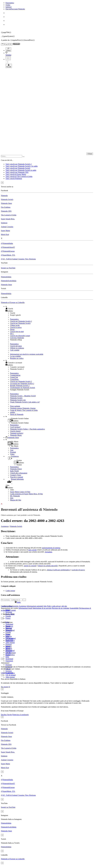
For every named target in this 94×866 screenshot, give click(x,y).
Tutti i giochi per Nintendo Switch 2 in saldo (22, 166)
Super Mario (5, 231)
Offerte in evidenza (17, 348)
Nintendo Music (16, 435)
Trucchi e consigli (16, 477)
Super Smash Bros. (8, 219)
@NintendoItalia (7, 243)
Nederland (9, 624)
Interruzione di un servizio (42, 608)
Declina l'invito (6, 715)
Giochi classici (15, 431)
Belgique (9, 612)
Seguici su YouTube (8, 268)
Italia (7, 657)
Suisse (8, 649)
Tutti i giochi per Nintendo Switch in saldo (21, 170)
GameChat (14, 377)
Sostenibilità (74, 608)
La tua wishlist (15, 356)
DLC (12, 334)
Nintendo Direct (16, 469)
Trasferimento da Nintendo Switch (22, 388)
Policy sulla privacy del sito (57, 606)
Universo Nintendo (17, 338)
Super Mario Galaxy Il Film (20, 492)
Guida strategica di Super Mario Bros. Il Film (26, 494)
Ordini (8, 5)
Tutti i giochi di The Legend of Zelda (19, 176)
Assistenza (5, 526)
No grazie (4, 687)
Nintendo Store (6, 203)
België (8, 626)
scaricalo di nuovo (78, 570)
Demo (12, 329)
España (8, 616)
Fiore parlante (15, 406)
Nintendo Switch (7, 199)
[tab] (47, 602)
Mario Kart (5, 234)
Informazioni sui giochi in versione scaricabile (26, 354)
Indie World (14, 471)
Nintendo (4, 196)
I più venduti (14, 350)
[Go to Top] (47, 504)
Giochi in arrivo (16, 327)
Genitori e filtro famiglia (9, 606)
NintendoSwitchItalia (8, 281)
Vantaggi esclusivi (16, 433)
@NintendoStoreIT (8, 247)
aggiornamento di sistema (51, 548)
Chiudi (3, 673)
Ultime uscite (15, 325)
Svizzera (9, 671)
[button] (49, 308)
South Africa (10, 655)
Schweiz (9, 646)
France (8, 618)
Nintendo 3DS (6, 211)
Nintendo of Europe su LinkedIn (13, 302)
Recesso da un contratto (60, 608)
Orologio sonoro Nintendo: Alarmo (23, 408)
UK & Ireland (11, 675)
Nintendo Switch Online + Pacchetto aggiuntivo (27, 429)
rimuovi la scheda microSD (48, 566)
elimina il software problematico (58, 570)
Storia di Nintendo (16, 414)
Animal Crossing (7, 227)
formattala (48, 552)
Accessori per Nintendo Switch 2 (22, 383)
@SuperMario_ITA (8, 255)
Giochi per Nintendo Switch (20, 323)
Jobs (11, 498)
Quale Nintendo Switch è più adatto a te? (25, 402)
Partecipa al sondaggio (20, 715)
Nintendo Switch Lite (18, 400)
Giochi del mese (16, 346)
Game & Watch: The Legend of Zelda (24, 410)
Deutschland (10, 630)
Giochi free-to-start (17, 332)
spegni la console (30, 566)
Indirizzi (8, 7)
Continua (9, 673)
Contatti (13, 610)
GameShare (14, 379)
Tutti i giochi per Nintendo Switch (18, 168)
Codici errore (10, 591)
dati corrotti (32, 550)
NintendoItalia (6, 277)
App (11, 450)
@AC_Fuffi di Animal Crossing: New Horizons (18, 259)
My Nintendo (15, 496)
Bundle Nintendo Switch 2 (19, 386)
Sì (9, 687)
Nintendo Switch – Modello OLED (23, 396)
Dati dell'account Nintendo (15, 9)
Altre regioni (10, 642)
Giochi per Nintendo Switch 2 (21, 321)
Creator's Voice (15, 475)
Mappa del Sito (15, 500)
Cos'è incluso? (15, 427)
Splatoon (4, 223)
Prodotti (13, 452)
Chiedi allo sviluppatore (18, 473)
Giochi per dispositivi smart (20, 336)
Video (12, 454)
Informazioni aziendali (35, 606)
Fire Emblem (5, 207)
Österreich (9, 661)
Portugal (9, 665)
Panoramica (10, 3)
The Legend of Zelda (8, 215)
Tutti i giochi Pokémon (14, 178)
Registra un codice (17, 358)
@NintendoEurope (8, 251)
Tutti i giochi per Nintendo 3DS (17, 172)
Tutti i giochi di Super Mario (16, 174)
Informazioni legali (25, 608)
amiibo (12, 412)
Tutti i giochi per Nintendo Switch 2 (19, 164)
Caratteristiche (15, 375)
